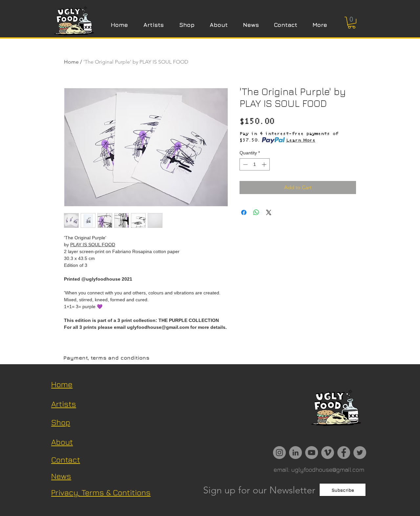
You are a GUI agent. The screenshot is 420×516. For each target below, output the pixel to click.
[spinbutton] (255, 164)
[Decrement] (245, 164)
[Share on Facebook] (244, 212)
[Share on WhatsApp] (256, 212)
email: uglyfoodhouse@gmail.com (319, 469)
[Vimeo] (327, 452)
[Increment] (265, 164)
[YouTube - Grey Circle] (311, 452)
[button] (352, 23)
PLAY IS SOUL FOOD (92, 244)
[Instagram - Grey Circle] (279, 452)
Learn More (300, 140)
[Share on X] (269, 212)
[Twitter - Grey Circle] (359, 452)
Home (71, 62)
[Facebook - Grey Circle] (343, 452)
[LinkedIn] (295, 452)
